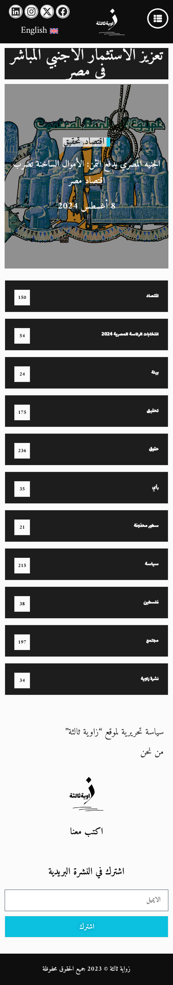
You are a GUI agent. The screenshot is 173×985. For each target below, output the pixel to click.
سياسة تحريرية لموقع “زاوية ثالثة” (114, 732)
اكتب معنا (86, 832)
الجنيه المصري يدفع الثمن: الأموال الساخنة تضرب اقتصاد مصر (86, 172)
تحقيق (72, 142)
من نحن (152, 752)
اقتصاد (94, 142)
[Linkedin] (16, 11)
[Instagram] (31, 11)
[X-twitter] (47, 11)
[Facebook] (63, 11)
